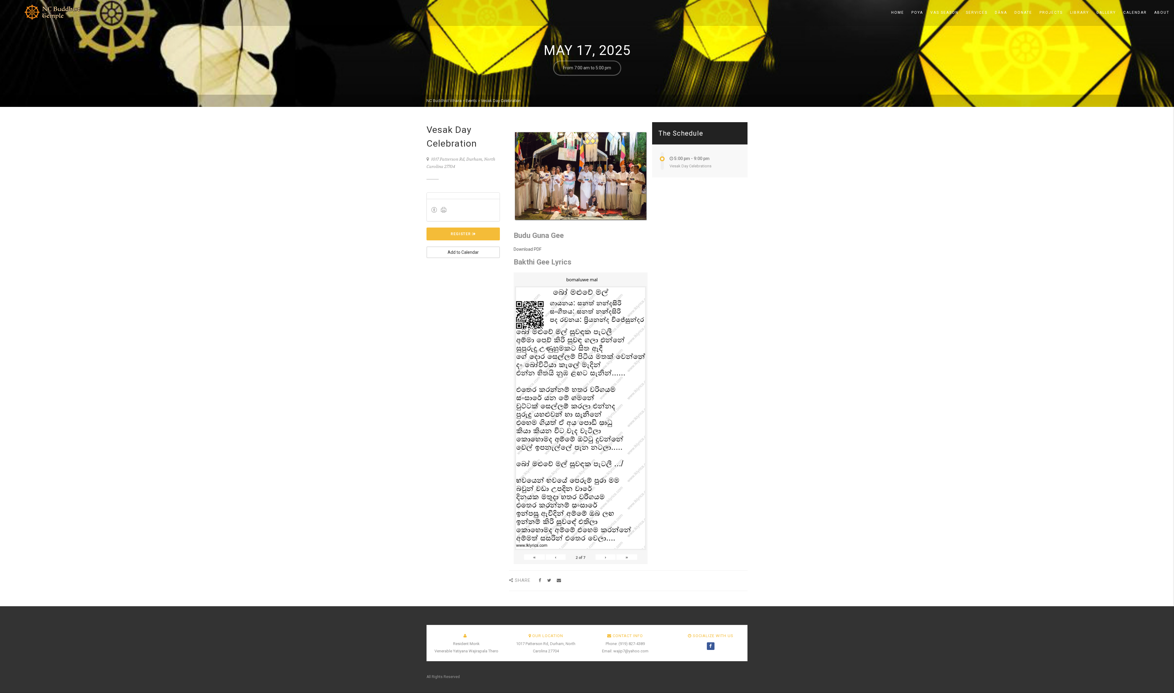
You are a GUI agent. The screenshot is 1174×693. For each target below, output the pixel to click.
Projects (1051, 12)
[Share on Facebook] (540, 580)
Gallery (1106, 12)
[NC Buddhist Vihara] (43, 12)
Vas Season (944, 12)
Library (1079, 12)
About (1161, 12)
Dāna (1001, 12)
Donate (1023, 12)
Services (977, 12)
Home (897, 12)
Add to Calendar (463, 252)
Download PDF (527, 249)
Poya (917, 12)
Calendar (1135, 12)
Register (461, 234)
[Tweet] (549, 580)
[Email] (559, 580)
